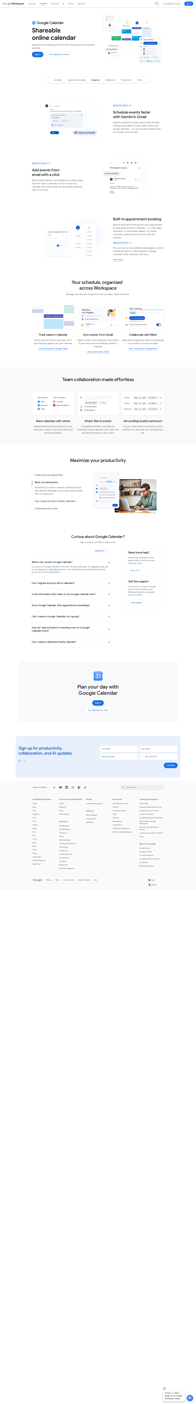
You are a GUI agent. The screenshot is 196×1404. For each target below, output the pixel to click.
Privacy (48, 880)
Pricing (70, 4)
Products (43, 4)
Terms (57, 880)
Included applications (42, 799)
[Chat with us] (190, 1398)
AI (63, 4)
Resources (82, 4)
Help (95, 880)
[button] (190, 1398)
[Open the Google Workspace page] (14, 3)
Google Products (84, 880)
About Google (68, 880)
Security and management (70, 799)
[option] (58, 80)
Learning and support (148, 799)
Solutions (32, 4)
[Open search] (157, 4)
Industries (55, 4)
